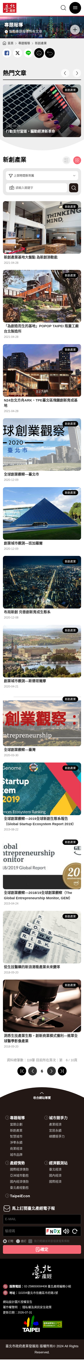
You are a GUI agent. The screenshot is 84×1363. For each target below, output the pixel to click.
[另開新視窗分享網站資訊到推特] (17, 53)
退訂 (23, 1241)
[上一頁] (32, 1071)
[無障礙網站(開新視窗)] (52, 1324)
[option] (42, 111)
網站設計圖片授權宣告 (17, 1301)
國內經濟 (55, 1175)
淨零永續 (16, 1142)
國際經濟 (55, 1181)
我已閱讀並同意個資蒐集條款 (52, 1241)
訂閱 (10, 1241)
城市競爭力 (58, 1118)
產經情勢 (17, 1163)
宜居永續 (55, 1130)
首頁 (10, 43)
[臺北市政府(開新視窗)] (31, 1324)
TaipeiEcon (20, 1196)
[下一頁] (51, 1071)
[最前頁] (21, 1071)
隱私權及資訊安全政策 (37, 1307)
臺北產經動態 (19, 1187)
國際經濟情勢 (19, 1169)
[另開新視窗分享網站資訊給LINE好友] (28, 53)
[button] (39, 53)
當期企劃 (16, 1124)
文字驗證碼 (66, 1231)
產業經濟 (55, 1124)
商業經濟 (16, 1148)
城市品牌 (16, 1154)
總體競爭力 (57, 1136)
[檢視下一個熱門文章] (77, 73)
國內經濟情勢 (19, 1181)
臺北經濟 (55, 1169)
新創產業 (16, 1130)
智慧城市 (16, 1136)
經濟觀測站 (58, 1163)
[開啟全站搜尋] (63, 8)
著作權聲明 (10, 1307)
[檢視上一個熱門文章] (65, 73)
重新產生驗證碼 (75, 1231)
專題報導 (24, 43)
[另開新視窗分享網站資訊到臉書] (7, 53)
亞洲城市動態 (19, 1175)
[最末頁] (62, 1071)
